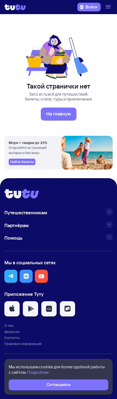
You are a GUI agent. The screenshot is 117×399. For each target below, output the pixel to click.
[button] (10, 276)
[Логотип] (15, 7)
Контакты (12, 337)
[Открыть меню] (109, 7)
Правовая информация (23, 343)
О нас (9, 325)
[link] (22, 162)
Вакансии (12, 331)
